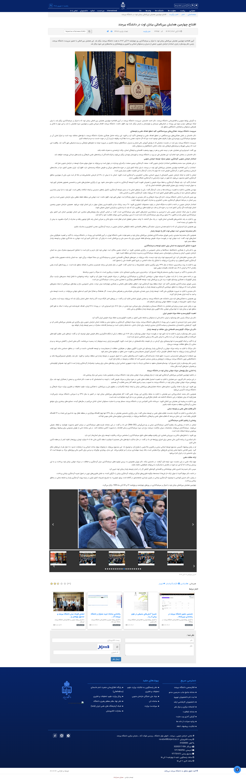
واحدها (148, 10)
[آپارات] (61, 735)
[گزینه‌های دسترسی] (237, 769)
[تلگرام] (68, 735)
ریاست (182, 10)
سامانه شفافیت (189, 711)
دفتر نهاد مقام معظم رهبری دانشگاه (107, 701)
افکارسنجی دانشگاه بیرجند (184, 687)
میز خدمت (100, 10)
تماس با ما (74, 10)
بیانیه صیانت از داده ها (185, 721)
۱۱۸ (140, 10)
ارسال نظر (115, 659)
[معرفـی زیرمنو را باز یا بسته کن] (187, 10)
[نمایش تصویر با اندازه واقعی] (123, 83)
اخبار (183, 14)
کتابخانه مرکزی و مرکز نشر (184, 706)
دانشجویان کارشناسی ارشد (184, 702)
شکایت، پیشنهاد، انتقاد (186, 726)
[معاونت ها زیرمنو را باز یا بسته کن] (166, 10)
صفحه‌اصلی (192, 14)
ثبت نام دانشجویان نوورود (184, 697)
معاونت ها (172, 10)
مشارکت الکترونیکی (113, 711)
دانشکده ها (159, 10)
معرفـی (192, 10)
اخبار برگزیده (173, 14)
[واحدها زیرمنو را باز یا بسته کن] (143, 10)
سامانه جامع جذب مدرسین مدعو (182, 692)
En (189, 5)
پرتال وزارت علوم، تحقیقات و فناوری (107, 696)
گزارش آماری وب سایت (185, 716)
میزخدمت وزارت (151, 706)
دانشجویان (84, 10)
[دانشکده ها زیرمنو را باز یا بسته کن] (153, 10)
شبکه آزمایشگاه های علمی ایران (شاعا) (106, 706)
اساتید (92, 10)
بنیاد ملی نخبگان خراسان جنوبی (144, 696)
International (112, 10)
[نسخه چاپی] (111, 31)
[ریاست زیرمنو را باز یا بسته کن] (178, 10)
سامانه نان (153, 701)
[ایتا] (55, 735)
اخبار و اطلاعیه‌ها (180, 5)
